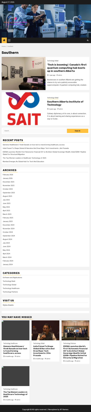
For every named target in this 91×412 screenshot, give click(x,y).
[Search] (87, 40)
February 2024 (8, 261)
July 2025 (6, 200)
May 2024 (6, 250)
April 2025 (6, 211)
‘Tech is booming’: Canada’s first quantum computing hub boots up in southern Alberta (67, 67)
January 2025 (8, 221)
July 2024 (6, 243)
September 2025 (9, 193)
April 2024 (6, 254)
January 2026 (8, 178)
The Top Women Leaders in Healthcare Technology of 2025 (24, 158)
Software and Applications (12, 278)
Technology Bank (9, 281)
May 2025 (6, 207)
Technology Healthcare (11, 288)
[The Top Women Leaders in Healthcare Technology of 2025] (15, 376)
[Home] (4, 40)
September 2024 (9, 236)
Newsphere (52, 409)
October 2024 (8, 232)
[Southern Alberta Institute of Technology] (24, 108)
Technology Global (52, 61)
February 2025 (8, 218)
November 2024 (8, 229)
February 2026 (8, 175)
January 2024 (8, 264)
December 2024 (8, 225)
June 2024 (6, 246)
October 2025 (8, 189)
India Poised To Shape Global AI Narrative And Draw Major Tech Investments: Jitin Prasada (36, 148)
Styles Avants (8, 305)
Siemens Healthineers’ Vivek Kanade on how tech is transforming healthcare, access (34, 145)
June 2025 (6, 203)
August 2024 (7, 239)
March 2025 (7, 214)
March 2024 (7, 257)
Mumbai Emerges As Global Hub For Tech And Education (23, 162)
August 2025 (7, 196)
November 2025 (8, 185)
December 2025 (8, 182)
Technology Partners (10, 292)
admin (60, 75)
